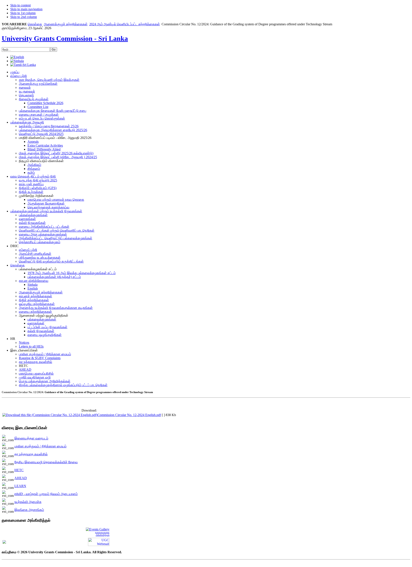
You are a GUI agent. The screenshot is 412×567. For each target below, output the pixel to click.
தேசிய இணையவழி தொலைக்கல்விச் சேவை (46, 462)
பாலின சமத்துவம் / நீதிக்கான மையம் (40, 446)
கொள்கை (35, 24)
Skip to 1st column (23, 13)
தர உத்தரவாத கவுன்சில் (31, 454)
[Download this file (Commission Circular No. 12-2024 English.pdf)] (49, 415)
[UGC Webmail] (98, 541)
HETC (19, 470)
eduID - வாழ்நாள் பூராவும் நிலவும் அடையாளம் (46, 494)
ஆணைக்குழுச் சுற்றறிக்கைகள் (66, 24)
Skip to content (20, 5)
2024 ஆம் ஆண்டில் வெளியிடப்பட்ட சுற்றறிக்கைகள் (124, 24)
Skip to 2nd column (23, 17)
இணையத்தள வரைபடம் (31, 438)
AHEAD (20, 478)
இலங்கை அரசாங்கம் (29, 510)
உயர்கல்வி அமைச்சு (27, 502)
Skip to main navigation (26, 9)
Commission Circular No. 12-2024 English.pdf (129, 415)
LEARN (20, 486)
